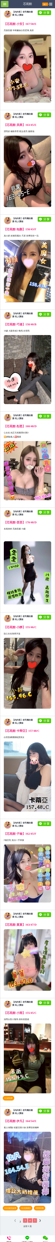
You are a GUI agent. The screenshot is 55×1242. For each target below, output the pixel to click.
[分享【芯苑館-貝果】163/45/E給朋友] (44, 117)
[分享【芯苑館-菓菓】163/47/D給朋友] (44, 916)
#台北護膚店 (26, 1208)
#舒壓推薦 (40, 1208)
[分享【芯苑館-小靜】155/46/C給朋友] (44, 619)
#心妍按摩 (8, 1098)
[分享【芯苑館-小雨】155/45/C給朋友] (44, 1005)
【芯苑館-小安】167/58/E (20, 23)
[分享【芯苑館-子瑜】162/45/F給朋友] (44, 825)
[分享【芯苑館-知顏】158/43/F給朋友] (44, 221)
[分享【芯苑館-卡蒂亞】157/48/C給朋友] (44, 722)
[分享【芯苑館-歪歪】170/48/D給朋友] (44, 514)
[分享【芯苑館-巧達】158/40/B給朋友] (44, 316)
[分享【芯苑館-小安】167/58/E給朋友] (44, 14)
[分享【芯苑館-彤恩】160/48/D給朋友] (44, 418)
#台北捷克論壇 (10, 1208)
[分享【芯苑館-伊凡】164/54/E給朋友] (44, 1113)
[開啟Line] (7, 17)
